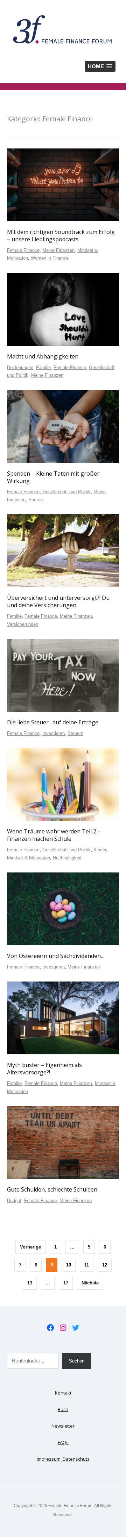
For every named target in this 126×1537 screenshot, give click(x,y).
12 (104, 1265)
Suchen (76, 1361)
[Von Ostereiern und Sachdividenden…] (63, 908)
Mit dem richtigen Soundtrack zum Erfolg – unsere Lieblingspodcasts (61, 235)
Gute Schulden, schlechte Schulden (52, 1189)
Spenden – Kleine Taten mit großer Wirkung (53, 477)
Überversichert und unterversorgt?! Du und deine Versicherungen (58, 601)
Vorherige (30, 1247)
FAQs (63, 1442)
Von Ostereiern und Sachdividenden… (56, 956)
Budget (14, 1200)
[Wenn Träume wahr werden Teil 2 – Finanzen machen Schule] (63, 784)
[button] (100, 66)
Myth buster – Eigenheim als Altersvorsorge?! (44, 1068)
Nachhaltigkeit (67, 857)
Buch (63, 1409)
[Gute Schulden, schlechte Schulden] (63, 1142)
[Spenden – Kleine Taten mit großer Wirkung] (63, 426)
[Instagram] (63, 1327)
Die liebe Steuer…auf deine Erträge (52, 722)
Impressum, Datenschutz (63, 1459)
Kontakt (63, 1393)
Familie (43, 367)
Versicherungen (22, 624)
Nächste (90, 1282)
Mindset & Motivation (28, 857)
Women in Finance (50, 258)
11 (86, 1265)
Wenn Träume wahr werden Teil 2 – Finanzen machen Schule (54, 835)
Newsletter (63, 1426)
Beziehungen (20, 367)
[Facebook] (50, 1327)
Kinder (99, 849)
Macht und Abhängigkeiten (42, 356)
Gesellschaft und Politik (66, 491)
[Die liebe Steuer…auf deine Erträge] (63, 675)
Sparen (35, 499)
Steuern (75, 733)
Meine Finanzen (58, 250)
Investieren (53, 733)
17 (65, 1282)
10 (68, 1265)
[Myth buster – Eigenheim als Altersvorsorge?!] (63, 1017)
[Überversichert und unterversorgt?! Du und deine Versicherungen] (63, 550)
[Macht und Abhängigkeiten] (63, 309)
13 (29, 1282)
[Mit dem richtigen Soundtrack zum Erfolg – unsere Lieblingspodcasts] (63, 184)
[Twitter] (75, 1327)
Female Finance (23, 250)
